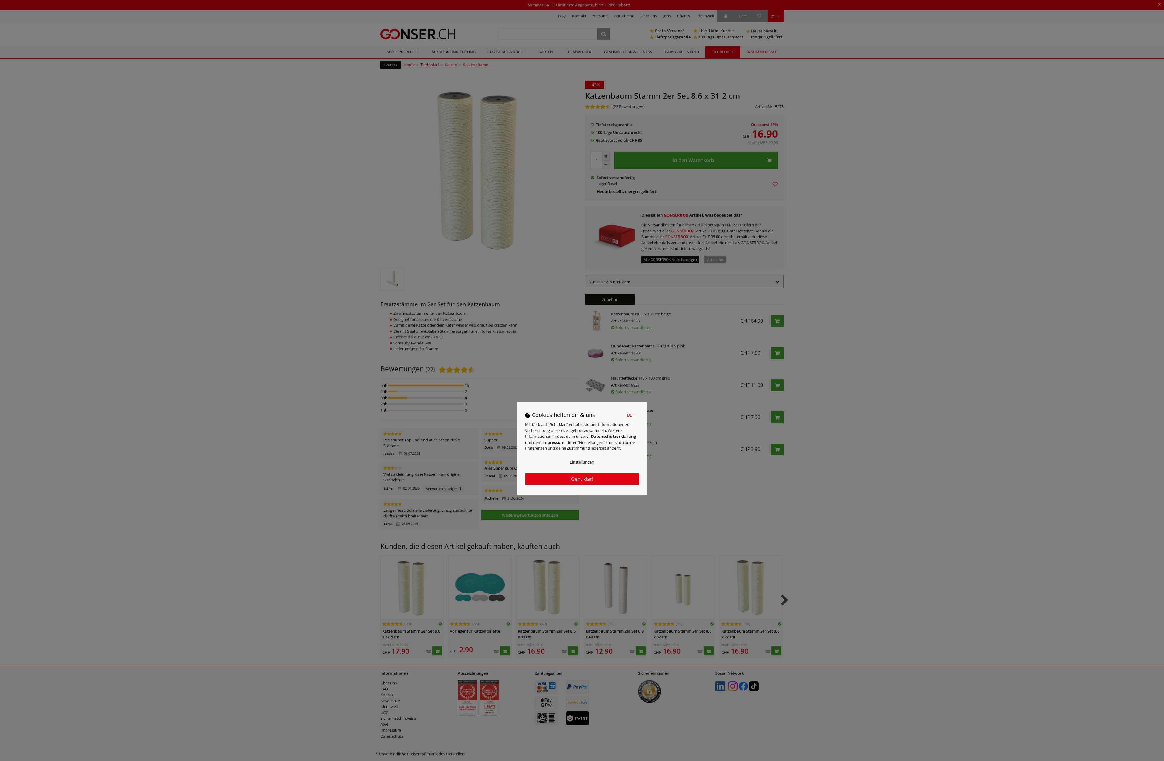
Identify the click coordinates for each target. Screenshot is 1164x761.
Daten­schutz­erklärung (613, 436)
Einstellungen (582, 461)
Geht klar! (582, 478)
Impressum (553, 442)
